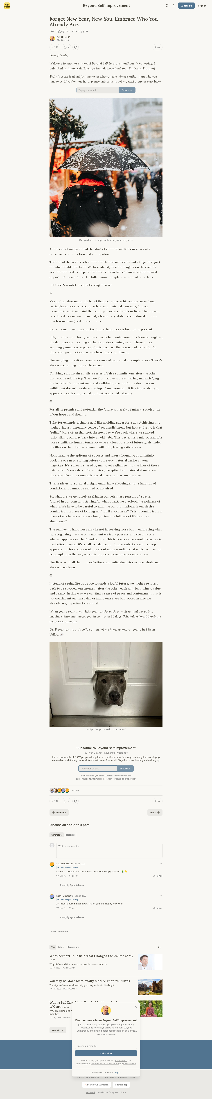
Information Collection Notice (105, 1063)
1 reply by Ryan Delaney (72, 885)
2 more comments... (60, 931)
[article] (106, 964)
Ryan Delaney (63, 37)
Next (153, 812)
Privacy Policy (129, 1063)
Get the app (121, 1084)
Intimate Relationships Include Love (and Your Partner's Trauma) (109, 68)
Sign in (202, 5)
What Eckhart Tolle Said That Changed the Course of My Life (91, 958)
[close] (135, 1006)
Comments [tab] (56, 834)
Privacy (104, 1076)
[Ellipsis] (160, 863)
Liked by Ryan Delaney (69, 867)
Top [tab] (53, 947)
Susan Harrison (64, 863)
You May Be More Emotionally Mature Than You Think (90, 981)
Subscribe (186, 5)
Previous (61, 812)
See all (56, 1030)
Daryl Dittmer (63, 895)
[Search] (167, 5)
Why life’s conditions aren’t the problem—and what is (78, 964)
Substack (90, 1092)
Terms (113, 1076)
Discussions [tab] (73, 947)
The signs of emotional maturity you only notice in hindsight (82, 985)
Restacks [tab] (69, 834)
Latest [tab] (61, 947)
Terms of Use (121, 1060)
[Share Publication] (174, 5)
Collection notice (126, 1076)
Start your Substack (97, 1084)
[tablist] (63, 835)
